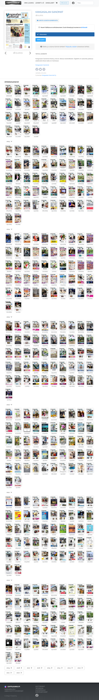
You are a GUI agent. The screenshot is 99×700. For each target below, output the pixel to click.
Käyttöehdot (40, 686)
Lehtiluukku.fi (13, 687)
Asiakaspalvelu (10, 689)
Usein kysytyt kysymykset (14, 691)
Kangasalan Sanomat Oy (49, 75)
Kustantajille (40, 690)
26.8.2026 (84, 27)
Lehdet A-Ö (39, 3)
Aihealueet (50, 3)
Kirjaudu (64, 3)
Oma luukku (29, 3)
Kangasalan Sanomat (42, 65)
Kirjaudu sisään (71, 47)
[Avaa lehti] (9, 90)
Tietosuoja (39, 688)
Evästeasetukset (41, 692)
